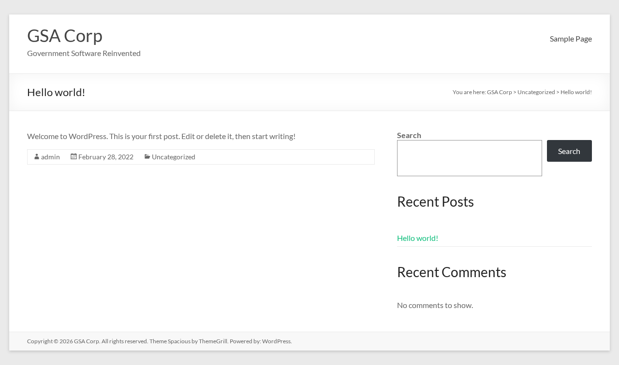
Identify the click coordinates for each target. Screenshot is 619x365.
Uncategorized (173, 157)
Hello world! (417, 237)
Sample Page (571, 38)
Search (409, 135)
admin (50, 157)
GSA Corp (65, 35)
